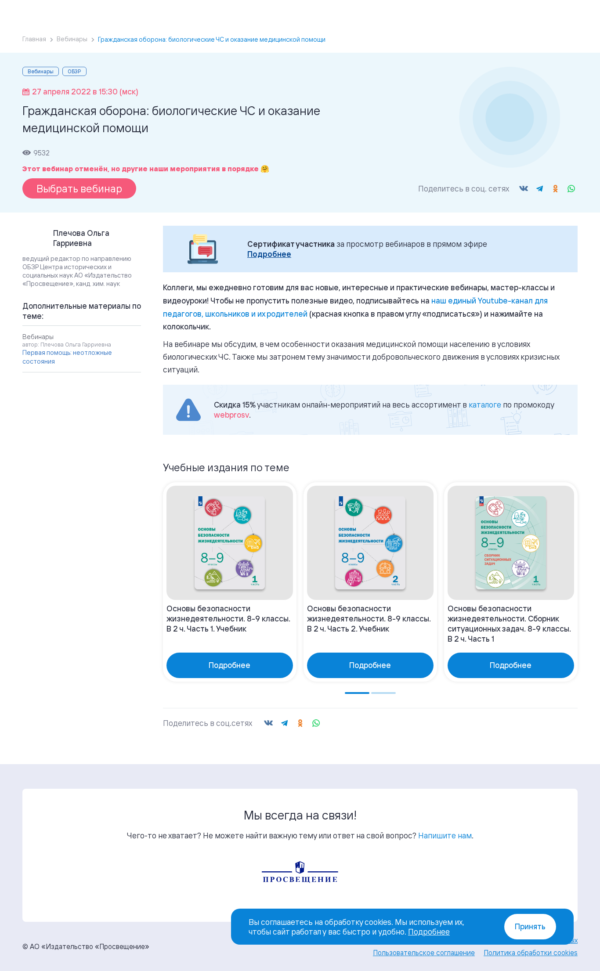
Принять (530, 926)
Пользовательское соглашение (424, 952)
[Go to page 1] (357, 693)
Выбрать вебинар (79, 188)
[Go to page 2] (383, 693)
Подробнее (269, 254)
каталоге (485, 404)
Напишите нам (445, 835)
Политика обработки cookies (531, 952)
